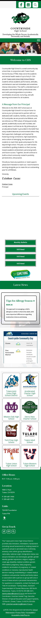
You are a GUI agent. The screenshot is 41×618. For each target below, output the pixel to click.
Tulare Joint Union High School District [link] (20, 79)
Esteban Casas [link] (7, 184)
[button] (26, 51)
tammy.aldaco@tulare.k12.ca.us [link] (13, 593)
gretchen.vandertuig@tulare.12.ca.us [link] (19, 604)
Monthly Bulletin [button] (20, 242)
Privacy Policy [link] (20, 612)
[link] (21, 4)
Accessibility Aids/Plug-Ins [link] (20, 615)
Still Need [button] (20, 249)
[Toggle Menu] (38, 40)
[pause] (29, 51)
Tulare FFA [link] (6, 514)
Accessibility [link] (30, 612)
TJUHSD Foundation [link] (9, 510)
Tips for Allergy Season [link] (19, 301)
